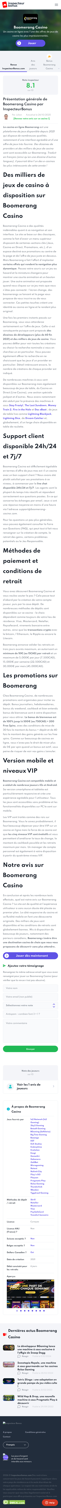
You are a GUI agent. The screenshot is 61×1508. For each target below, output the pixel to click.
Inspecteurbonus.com (21, 1475)
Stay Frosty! (16, 405)
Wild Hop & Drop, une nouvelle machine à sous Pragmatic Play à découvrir (37, 1399)
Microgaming (37, 1165)
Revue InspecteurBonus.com (13, 67)
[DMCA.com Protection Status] (14, 1502)
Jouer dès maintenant (32, 955)
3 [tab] (24, 1311)
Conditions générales (35, 1432)
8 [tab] (44, 1311)
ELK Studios (36, 1144)
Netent (33, 1168)
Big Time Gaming (38, 1135)
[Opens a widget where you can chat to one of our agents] (50, 1503)
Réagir (25, 1356)
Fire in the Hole (22, 409)
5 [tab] (32, 1311)
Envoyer (30, 1049)
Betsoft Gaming (37, 1129)
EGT (32, 1141)
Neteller (34, 1203)
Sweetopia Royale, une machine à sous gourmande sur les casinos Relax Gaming (37, 1366)
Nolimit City (36, 1172)
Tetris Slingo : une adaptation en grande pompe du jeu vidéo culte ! (37, 1383)
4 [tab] (28, 1311)
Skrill (33, 1200)
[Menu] (56, 5)
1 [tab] (17, 1311)
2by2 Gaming (37, 1126)
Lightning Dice (11, 418)
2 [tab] (21, 1311)
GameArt (35, 1156)
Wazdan (34, 1190)
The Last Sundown (35, 405)
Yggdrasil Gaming (39, 1193)
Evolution (35, 1150)
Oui (32, 1252)
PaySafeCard (37, 1212)
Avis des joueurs (33, 65)
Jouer (32, 43)
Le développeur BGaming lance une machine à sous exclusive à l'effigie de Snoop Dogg (36, 1349)
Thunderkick (36, 1187)
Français (10, 1445)
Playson (34, 1178)
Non (32, 1239)
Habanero (35, 1159)
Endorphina (36, 1147)
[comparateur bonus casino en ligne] (13, 5)
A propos (7, 1432)
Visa (32, 1209)
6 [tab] (36, 1311)
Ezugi (33, 1153)
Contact (6, 1437)
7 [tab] (40, 1311)
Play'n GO (35, 1175)
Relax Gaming (37, 1184)
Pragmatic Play (38, 1181)
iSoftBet (34, 1162)
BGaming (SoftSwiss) (40, 1132)
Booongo (34, 1138)
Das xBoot (40, 409)
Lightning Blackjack (39, 414)
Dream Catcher (34, 418)
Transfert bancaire (39, 1215)
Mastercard (36, 1206)
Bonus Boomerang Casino (49, 65)
